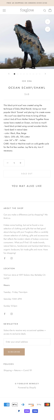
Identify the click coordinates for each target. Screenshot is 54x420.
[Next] (45, 73)
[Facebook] (5, 258)
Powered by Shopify (27, 387)
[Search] (44, 10)
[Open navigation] (4, 10)
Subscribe (14, 352)
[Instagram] (11, 258)
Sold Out (27, 173)
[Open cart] (50, 10)
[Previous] (8, 73)
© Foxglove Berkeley (27, 383)
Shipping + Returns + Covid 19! (18, 370)
